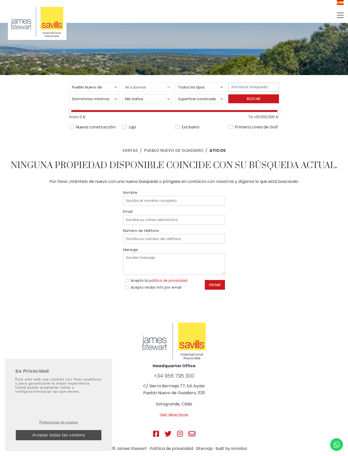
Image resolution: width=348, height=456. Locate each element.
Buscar (253, 98)
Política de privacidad (171, 448)
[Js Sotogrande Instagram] (180, 433)
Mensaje (130, 249)
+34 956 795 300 (174, 376)
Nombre (130, 192)
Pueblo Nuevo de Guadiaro (173, 150)
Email (127, 211)
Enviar (215, 284)
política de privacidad (168, 280)
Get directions (174, 415)
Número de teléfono (141, 230)
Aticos (217, 150)
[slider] (70, 111)
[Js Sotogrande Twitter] (168, 433)
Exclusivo (190, 127)
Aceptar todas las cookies (58, 435)
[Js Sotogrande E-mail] (192, 433)
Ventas (130, 150)
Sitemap (204, 448)
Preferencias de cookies (58, 422)
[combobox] (94, 87)
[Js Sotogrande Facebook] (156, 433)
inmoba (239, 448)
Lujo (132, 127)
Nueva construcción (96, 127)
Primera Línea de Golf (256, 127)
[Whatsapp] (336, 444)
